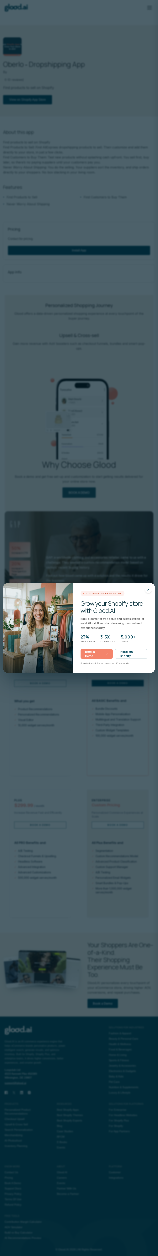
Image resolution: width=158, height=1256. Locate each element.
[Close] (148, 589)
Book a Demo (90, 654)
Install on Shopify (126, 654)
